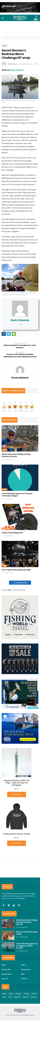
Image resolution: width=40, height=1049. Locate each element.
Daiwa (11, 993)
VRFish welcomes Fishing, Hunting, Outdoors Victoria (16, 455)
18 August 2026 (8, 459)
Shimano (33, 997)
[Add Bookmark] (36, 334)
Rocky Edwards (13, 64)
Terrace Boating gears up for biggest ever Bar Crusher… (27, 946)
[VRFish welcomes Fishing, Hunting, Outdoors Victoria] (20, 438)
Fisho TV (5, 978)
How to (23, 965)
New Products (7, 974)
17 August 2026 (23, 937)
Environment (26, 969)
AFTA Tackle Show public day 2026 (16, 570)
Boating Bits (6, 969)
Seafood (25, 997)
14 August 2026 (8, 499)
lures (10, 997)
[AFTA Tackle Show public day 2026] (20, 554)
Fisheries (18, 993)
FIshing (26, 993)
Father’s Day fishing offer (12, 533)
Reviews (24, 978)
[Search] (36, 16)
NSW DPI (17, 997)
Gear (4, 528)
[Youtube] (14, 905)
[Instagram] (19, 905)
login (9, 590)
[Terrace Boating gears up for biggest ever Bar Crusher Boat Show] (8, 947)
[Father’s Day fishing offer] (20, 517)
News (4, 46)
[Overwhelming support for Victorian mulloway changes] (20, 478)
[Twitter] (9, 905)
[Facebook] (4, 905)
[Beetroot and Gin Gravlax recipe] (8, 935)
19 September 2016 (25, 64)
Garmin (34, 993)
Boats (4, 993)
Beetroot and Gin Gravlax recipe (27, 933)
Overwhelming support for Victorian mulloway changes (17, 494)
